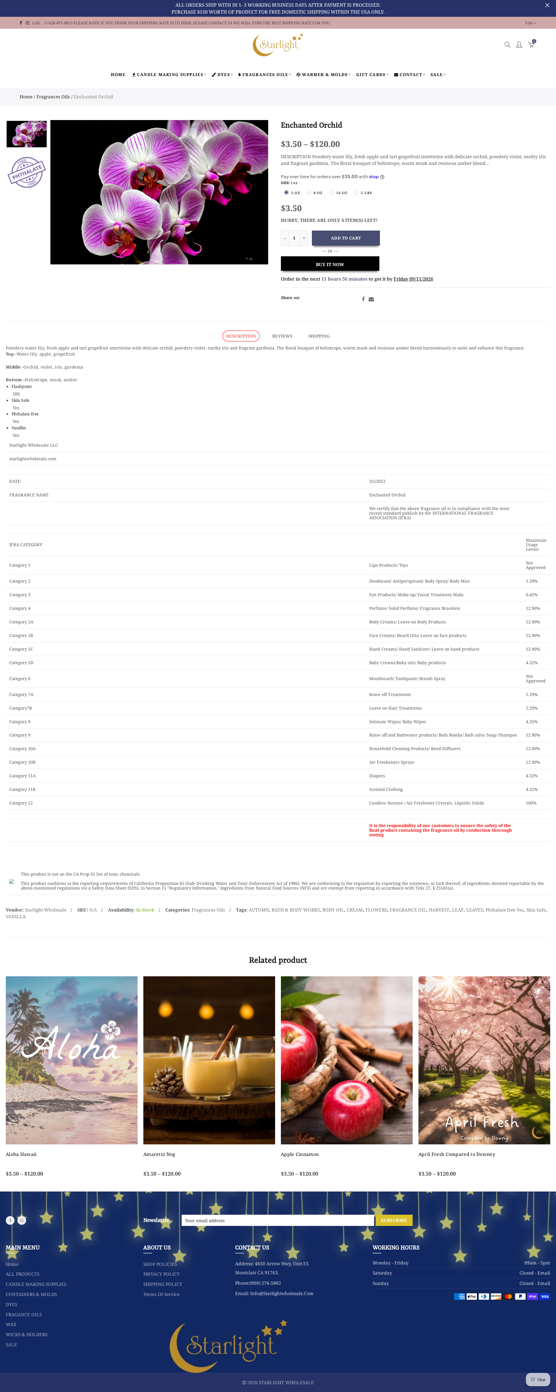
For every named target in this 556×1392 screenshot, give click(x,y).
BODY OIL (333, 910)
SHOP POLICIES (160, 1264)
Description (241, 336)
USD (529, 23)
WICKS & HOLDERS (26, 1334)
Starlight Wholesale (45, 910)
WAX (11, 1324)
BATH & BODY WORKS (296, 910)
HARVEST (439, 910)
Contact (411, 74)
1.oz (295, 192)
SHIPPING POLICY (162, 1284)
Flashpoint (22, 386)
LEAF (458, 910)
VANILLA (16, 916)
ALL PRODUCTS (22, 1274)
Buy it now (330, 264)
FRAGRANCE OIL (408, 910)
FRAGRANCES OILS (265, 74)
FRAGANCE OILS (24, 1314)
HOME (118, 74)
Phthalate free (25, 414)
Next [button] (252, 192)
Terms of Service (161, 1294)
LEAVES (474, 910)
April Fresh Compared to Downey (456, 1154)
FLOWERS (376, 910)
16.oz (342, 192)
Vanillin (19, 427)
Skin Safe (20, 400)
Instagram (21, 1220)
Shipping (319, 336)
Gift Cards (371, 74)
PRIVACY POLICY (161, 1274)
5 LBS (366, 192)
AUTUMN (259, 910)
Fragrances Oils (53, 96)
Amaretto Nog (159, 1154)
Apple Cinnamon (300, 1154)
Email (371, 299)
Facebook (363, 299)
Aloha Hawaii (21, 1154)
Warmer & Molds (325, 74)
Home (26, 96)
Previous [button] (66, 192)
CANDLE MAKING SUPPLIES (170, 74)
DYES (223, 74)
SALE (437, 74)
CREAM (355, 910)
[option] (159, 192)
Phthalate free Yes (505, 910)
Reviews (282, 336)
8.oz (318, 192)
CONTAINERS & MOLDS (31, 1294)
